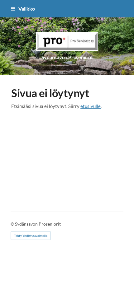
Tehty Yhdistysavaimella (30, 235)
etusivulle (90, 106)
